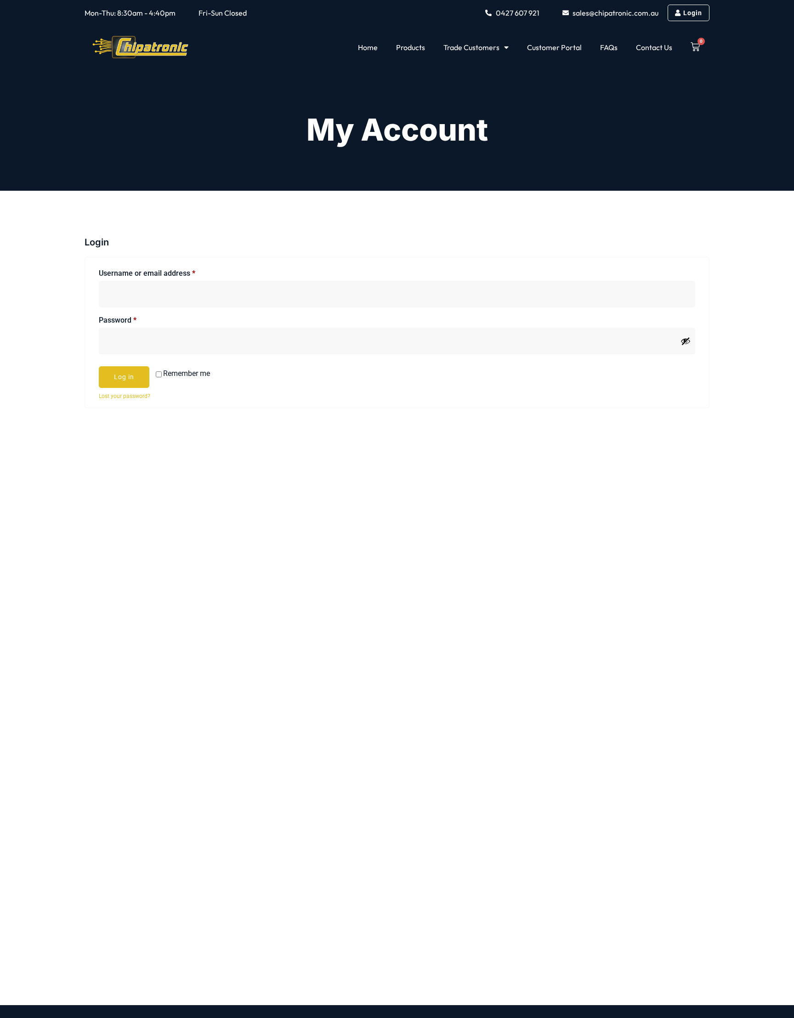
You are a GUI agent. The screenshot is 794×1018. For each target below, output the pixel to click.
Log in (124, 377)
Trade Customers (471, 47)
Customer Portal (554, 47)
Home (368, 47)
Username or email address (162, 272)
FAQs (609, 47)
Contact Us (654, 47)
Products (410, 47)
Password (132, 318)
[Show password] (686, 341)
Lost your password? (124, 396)
